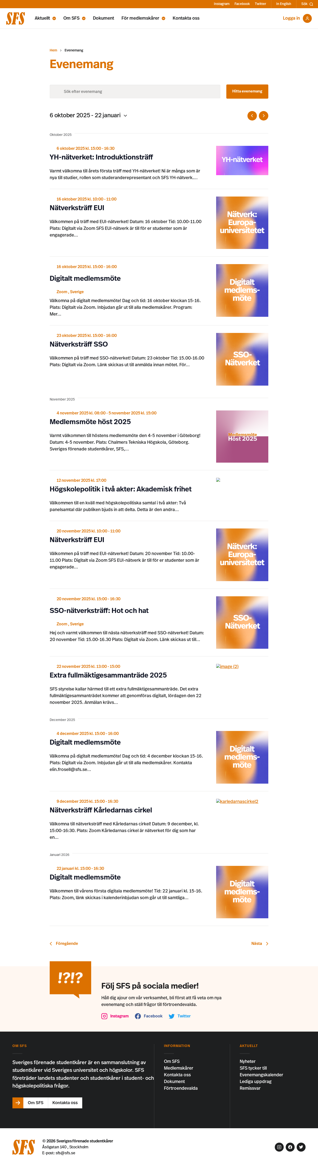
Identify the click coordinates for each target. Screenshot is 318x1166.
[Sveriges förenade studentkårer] (15, 18)
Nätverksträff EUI (77, 208)
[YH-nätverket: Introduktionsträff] (242, 160)
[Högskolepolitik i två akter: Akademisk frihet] (242, 480)
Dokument (103, 18)
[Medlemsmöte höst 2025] (242, 436)
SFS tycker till (253, 1068)
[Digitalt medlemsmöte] (242, 290)
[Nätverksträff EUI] (242, 223)
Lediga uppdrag (256, 1082)
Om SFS (71, 18)
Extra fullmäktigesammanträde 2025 (108, 675)
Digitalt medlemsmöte (85, 278)
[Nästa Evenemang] (263, 116)
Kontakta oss (186, 18)
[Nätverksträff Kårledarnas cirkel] (242, 802)
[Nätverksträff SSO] (242, 359)
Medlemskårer (178, 1068)
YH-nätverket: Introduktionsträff (101, 157)
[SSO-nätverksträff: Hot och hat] (242, 622)
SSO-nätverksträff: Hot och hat (99, 610)
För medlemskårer (140, 18)
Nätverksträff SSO (79, 344)
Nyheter (248, 1061)
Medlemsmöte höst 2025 (90, 422)
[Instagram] (279, 1147)
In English (283, 4)
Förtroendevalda (181, 1088)
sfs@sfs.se (65, 1153)
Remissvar (250, 1088)
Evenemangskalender (261, 1075)
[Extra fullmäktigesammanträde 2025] (242, 667)
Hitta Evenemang (247, 91)
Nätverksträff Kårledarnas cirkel (101, 810)
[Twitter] (301, 1147)
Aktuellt (42, 18)
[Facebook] (290, 1147)
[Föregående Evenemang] (252, 116)
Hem (53, 50)
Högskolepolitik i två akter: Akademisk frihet (121, 489)
